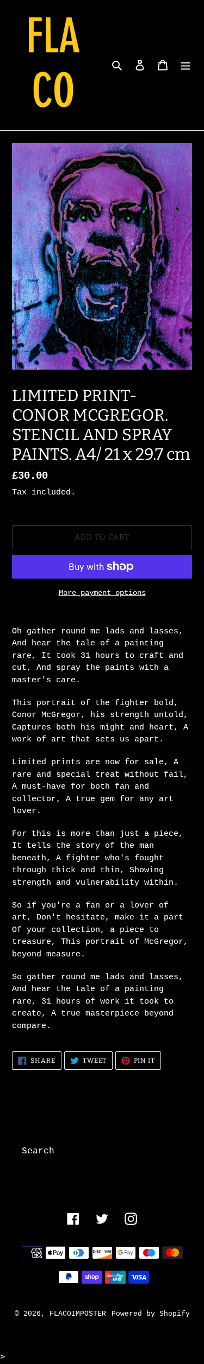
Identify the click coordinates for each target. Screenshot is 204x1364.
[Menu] (185, 65)
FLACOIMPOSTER (78, 1314)
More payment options (102, 592)
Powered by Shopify (151, 1314)
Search (38, 1151)
